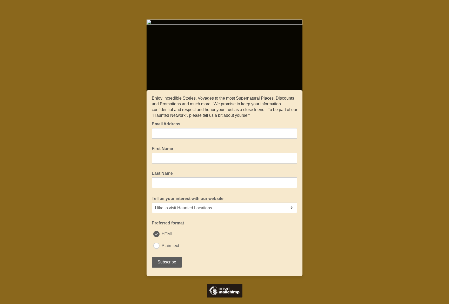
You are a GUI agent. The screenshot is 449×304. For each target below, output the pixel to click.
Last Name (162, 173)
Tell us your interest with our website (189, 198)
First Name (162, 148)
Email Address (167, 123)
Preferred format (168, 223)
